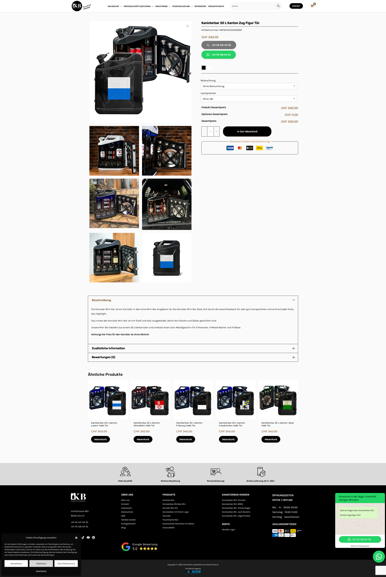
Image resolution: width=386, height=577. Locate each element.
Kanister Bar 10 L (170, 508)
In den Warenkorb (247, 131)
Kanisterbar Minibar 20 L (174, 504)
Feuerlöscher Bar (170, 519)
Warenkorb (100, 439)
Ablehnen (41, 563)
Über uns (125, 500)
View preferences (66, 563)
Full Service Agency (193, 568)
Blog (123, 527)
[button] (76, 537)
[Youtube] (88, 537)
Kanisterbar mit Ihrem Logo (176, 512)
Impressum (126, 508)
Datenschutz (41, 571)
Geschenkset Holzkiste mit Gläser (178, 523)
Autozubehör (169, 527)
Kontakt (125, 504)
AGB (123, 516)
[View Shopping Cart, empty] (312, 6)
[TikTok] (82, 537)
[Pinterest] (93, 537)
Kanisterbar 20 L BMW (232, 504)
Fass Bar (167, 516)
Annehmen (16, 563)
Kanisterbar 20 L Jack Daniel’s (236, 512)
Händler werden (128, 519)
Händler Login (228, 529)
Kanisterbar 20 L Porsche (233, 500)
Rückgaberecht (128, 523)
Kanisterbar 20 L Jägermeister (236, 516)
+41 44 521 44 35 (221, 44)
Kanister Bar (168, 500)
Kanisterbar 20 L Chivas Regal (236, 508)
